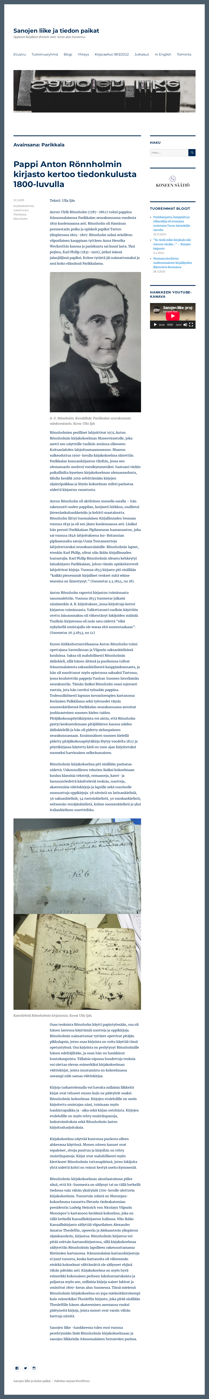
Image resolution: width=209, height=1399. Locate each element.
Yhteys (83, 54)
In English (163, 54)
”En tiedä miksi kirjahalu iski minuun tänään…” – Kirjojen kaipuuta (172, 244)
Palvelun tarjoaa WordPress (72, 1381)
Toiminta (184, 54)
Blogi (68, 54)
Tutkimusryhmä (45, 54)
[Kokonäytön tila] (191, 325)
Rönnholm (20, 218)
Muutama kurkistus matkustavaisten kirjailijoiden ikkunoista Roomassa (172, 263)
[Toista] (155, 325)
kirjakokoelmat (23, 205)
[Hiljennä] (185, 325)
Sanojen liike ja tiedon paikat (56, 30)
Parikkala (19, 214)
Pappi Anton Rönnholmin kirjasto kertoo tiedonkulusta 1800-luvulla (75, 174)
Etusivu (19, 54)
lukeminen (20, 210)
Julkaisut (142, 54)
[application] (173, 316)
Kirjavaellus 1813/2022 (112, 54)
